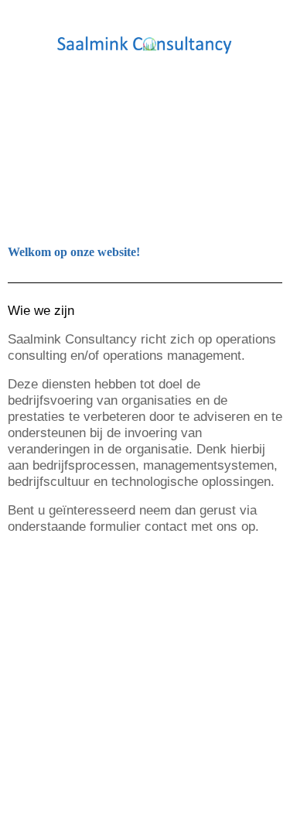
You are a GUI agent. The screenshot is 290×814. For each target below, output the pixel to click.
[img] (145, 44)
